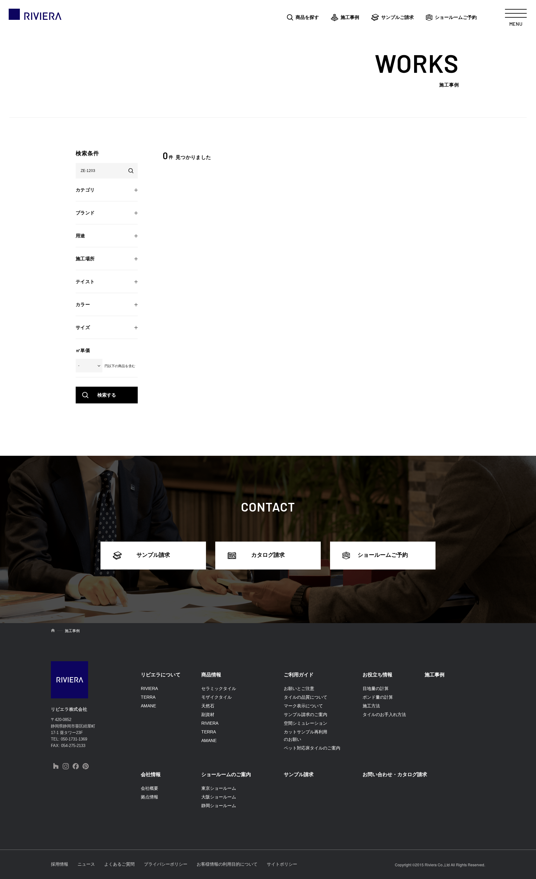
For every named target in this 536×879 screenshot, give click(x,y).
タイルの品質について (305, 697)
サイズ (83, 327)
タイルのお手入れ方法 (384, 714)
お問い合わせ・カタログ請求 (395, 774)
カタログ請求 (268, 555)
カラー (83, 304)
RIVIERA (149, 688)
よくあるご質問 (119, 864)
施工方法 (371, 705)
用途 (80, 235)
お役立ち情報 (377, 674)
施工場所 (85, 258)
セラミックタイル (218, 688)
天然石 (207, 705)
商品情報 (211, 674)
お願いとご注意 (299, 688)
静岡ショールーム (218, 805)
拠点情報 (149, 796)
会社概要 (149, 788)
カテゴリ (85, 189)
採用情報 (59, 864)
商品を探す (307, 17)
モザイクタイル (216, 697)
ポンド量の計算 (378, 697)
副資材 (207, 714)
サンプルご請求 (397, 17)
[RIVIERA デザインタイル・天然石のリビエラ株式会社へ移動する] (53, 631)
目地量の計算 (376, 688)
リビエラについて (161, 674)
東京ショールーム (218, 788)
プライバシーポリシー (165, 864)
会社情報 (151, 774)
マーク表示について (303, 705)
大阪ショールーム (218, 796)
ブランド (85, 212)
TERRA (148, 697)
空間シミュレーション (305, 723)
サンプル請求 (153, 555)
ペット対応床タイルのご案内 (312, 747)
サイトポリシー (282, 864)
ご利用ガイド (299, 674)
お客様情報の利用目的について (227, 864)
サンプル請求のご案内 (305, 714)
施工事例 (350, 17)
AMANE (148, 705)
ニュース (86, 864)
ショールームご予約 (456, 17)
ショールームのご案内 (226, 774)
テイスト (85, 281)
